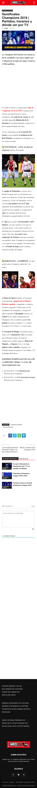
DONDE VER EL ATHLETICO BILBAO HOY (15, 723)
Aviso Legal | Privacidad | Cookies (25, 782)
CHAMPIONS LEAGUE (7, 10)
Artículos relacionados (10, 459)
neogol (6, 28)
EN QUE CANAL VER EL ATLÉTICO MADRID (15, 726)
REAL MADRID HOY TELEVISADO (12, 689)
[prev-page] (3, 492)
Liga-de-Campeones (8, 427)
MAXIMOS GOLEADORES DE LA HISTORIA (15, 703)
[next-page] (6, 492)
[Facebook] (10, 436)
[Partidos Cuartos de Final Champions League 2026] (7, 485)
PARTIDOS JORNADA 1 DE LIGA (12, 686)
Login (33, 506)
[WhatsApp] (19, 436)
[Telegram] (24, 436)
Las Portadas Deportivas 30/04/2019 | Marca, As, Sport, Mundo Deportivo (10, 450)
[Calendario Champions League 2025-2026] (7, 475)
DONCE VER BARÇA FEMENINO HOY (13, 720)
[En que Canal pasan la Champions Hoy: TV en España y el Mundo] (7, 466)
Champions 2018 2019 (16, 424)
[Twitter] (15, 436)
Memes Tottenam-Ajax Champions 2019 (27, 449)
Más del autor (24, 459)
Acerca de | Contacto (8, 782)
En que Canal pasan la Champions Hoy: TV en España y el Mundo (21, 466)
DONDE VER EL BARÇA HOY (11, 692)
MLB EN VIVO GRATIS (9, 695)
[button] (3, 2)
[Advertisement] (18, 86)
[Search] (34, 2)
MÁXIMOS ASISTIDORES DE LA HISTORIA (15, 706)
